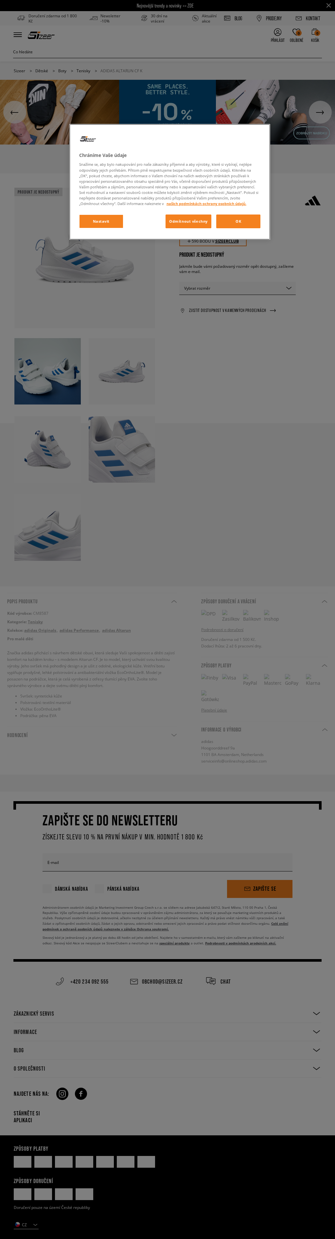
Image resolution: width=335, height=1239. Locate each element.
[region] (169, 182)
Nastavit (101, 221)
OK (238, 221)
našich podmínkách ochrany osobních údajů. (206, 203)
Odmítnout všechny (188, 221)
